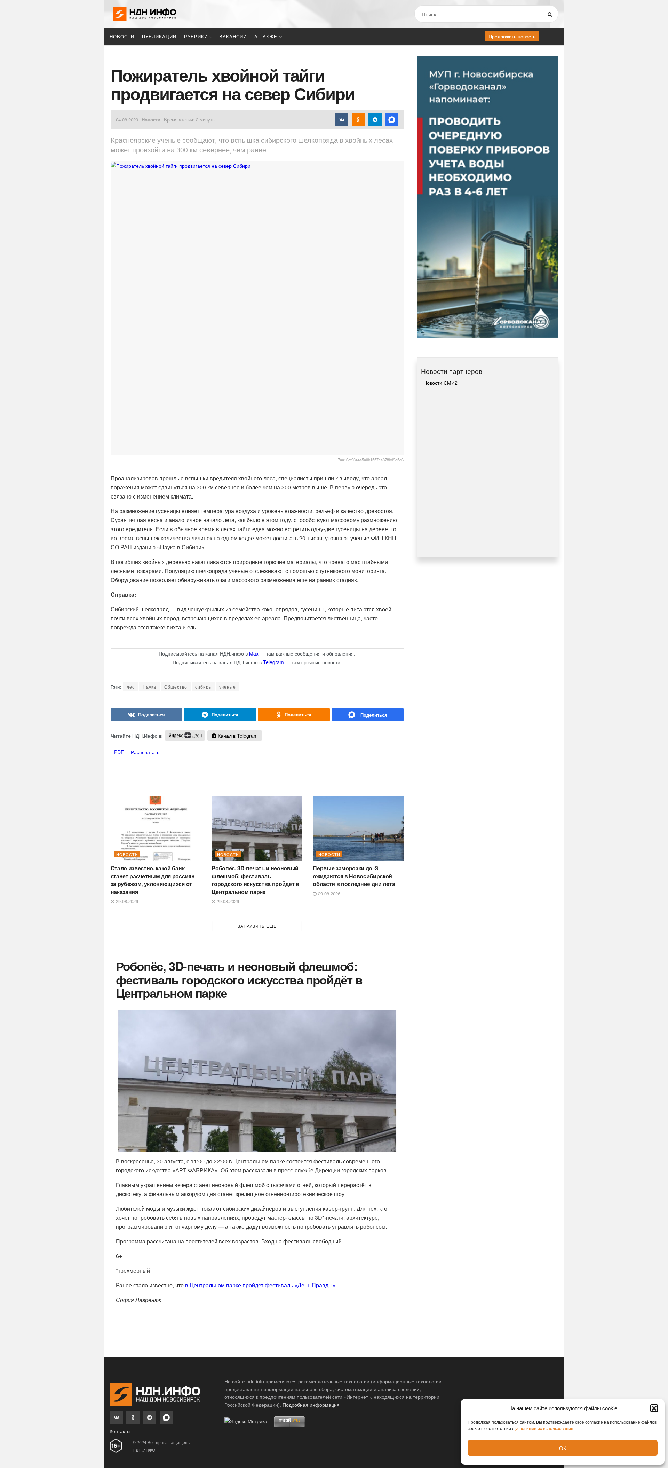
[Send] (368, 714)
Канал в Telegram (237, 735)
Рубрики (196, 36)
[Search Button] (551, 14)
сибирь (203, 687)
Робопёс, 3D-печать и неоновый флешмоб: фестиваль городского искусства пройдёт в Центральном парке (255, 879)
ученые (227, 687)
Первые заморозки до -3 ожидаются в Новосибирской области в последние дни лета (354, 876)
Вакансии (233, 36)
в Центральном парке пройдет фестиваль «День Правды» (260, 1285)
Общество (175, 687)
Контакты (120, 1431)
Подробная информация (311, 1404)
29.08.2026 (126, 901)
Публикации (159, 36)
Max (254, 653)
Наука (149, 687)
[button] (654, 1408)
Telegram (273, 662)
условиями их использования (544, 1428)
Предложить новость (511, 36)
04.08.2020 (127, 119)
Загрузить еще (257, 926)
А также (265, 36)
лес (131, 687)
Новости (122, 36)
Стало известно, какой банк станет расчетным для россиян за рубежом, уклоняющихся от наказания (153, 879)
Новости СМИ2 (440, 382)
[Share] (147, 714)
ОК (562, 1448)
